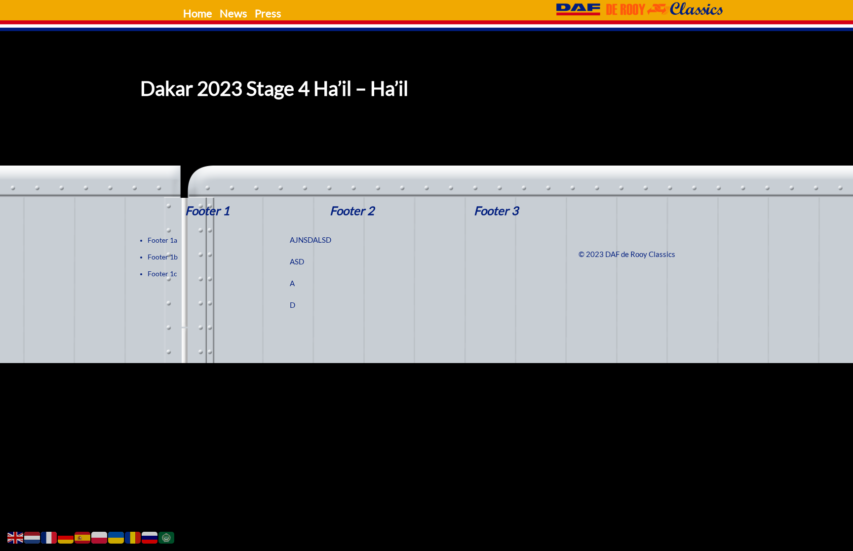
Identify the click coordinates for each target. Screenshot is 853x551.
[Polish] (99, 537)
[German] (66, 537)
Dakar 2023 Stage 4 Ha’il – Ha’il (274, 88)
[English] (15, 537)
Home (197, 13)
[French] (49, 537)
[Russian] (150, 537)
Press (268, 13)
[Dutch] (32, 537)
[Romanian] (133, 537)
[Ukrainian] (116, 537)
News (233, 13)
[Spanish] (83, 537)
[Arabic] (166, 537)
